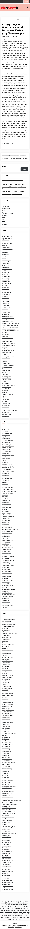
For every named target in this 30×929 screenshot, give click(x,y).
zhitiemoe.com (5, 397)
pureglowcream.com (7, 527)
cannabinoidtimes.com (7, 691)
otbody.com (5, 495)
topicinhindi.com (6, 622)
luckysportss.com (6, 864)
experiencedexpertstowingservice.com (11, 800)
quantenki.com (5, 784)
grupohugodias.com (7, 367)
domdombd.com (6, 848)
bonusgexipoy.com (6, 842)
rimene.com (5, 554)
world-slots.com (6, 648)
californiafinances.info (7, 549)
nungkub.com (5, 399)
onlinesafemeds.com (7, 269)
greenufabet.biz (6, 285)
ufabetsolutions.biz (6, 292)
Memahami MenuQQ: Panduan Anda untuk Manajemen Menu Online (12, 180)
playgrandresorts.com (7, 882)
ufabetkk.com (5, 511)
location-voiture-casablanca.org (10, 804)
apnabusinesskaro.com (7, 605)
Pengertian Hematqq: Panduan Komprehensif (13, 184)
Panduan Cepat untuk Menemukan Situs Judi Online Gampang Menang (15, 926)
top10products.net (6, 630)
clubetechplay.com (6, 846)
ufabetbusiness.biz (6, 283)
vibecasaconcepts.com (7, 780)
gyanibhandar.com (6, 270)
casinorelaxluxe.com (7, 844)
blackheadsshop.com (7, 802)
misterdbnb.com (6, 822)
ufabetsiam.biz (5, 280)
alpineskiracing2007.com (8, 578)
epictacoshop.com (6, 545)
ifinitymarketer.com (6, 857)
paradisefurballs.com (7, 688)
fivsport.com (5, 374)
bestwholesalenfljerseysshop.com (10, 327)
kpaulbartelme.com (6, 806)
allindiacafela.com (6, 576)
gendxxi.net (5, 775)
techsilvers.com (6, 370)
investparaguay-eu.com (8, 356)
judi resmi (13, 904)
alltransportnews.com (7, 316)
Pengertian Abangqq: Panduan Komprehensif (13, 191)
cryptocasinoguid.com (7, 321)
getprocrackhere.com (7, 851)
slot (18, 19)
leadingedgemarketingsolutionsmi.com (11, 323)
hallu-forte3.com (6, 569)
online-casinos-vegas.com (8, 589)
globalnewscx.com (6, 737)
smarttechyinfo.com (7, 677)
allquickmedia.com (6, 513)
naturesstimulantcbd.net (8, 412)
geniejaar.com (5, 666)
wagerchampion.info (7, 760)
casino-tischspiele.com (7, 493)
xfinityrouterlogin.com (7, 591)
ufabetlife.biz (5, 290)
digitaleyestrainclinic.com (8, 585)
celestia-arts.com (6, 438)
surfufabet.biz (5, 296)
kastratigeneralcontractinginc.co (10, 325)
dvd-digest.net (5, 558)
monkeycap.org (6, 475)
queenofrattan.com (6, 742)
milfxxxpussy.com (6, 387)
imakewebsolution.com (7, 650)
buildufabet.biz (5, 314)
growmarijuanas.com (7, 706)
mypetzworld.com (6, 352)
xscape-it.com (5, 336)
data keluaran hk (6, 208)
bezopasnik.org (6, 536)
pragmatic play (5, 906)
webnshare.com (6, 708)
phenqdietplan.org (6, 379)
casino (4, 19)
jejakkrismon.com (6, 507)
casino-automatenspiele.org (9, 491)
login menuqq (11, 913)
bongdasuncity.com (7, 682)
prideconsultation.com (7, 657)
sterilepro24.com (6, 795)
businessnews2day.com (8, 791)
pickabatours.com (6, 632)
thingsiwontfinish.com (7, 889)
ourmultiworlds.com (7, 433)
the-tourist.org (5, 480)
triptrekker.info (5, 773)
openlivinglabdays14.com (8, 329)
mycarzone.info (5, 779)
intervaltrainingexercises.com (9, 826)
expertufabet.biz (6, 276)
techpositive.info (6, 726)
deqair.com (4, 368)
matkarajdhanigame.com (8, 644)
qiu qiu (3, 210)
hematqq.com (3, 913)
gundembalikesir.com (7, 249)
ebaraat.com (5, 256)
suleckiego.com (6, 607)
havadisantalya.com (7, 243)
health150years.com (7, 464)
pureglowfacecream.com (8, 516)
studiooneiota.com (6, 751)
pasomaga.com (6, 408)
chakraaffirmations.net (7, 661)
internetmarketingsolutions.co (9, 733)
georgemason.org (6, 621)
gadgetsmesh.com (6, 713)
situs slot (25, 904)
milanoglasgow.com (7, 567)
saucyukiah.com (6, 427)
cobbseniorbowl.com (7, 339)
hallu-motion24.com (7, 571)
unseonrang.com (6, 728)
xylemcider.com (6, 403)
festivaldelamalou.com (7, 444)
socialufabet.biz (6, 294)
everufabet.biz (5, 310)
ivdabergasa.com (6, 347)
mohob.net (4, 673)
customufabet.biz (6, 301)
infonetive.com (5, 544)
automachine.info (6, 757)
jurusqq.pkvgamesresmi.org (15, 919)
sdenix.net (4, 476)
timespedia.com (6, 505)
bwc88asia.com (6, 358)
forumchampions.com (7, 440)
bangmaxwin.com (6, 542)
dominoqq (4, 215)
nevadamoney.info (6, 553)
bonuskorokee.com (6, 840)
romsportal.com (6, 884)
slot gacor (12, 906)
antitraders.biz (5, 332)
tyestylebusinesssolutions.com (9, 828)
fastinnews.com (6, 853)
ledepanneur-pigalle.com (8, 556)
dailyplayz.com (5, 849)
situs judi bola (8, 912)
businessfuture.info (6, 637)
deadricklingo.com (6, 764)
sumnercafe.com (6, 381)
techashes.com (5, 240)
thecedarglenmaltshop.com (8, 619)
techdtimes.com (6, 245)
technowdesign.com (7, 341)
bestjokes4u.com (6, 662)
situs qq (3, 903)
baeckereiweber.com (7, 236)
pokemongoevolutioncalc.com (9, 871)
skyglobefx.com (6, 766)
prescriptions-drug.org (7, 465)
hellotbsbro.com (6, 719)
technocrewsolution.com (8, 467)
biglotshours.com (6, 265)
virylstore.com (5, 460)
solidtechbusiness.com (7, 797)
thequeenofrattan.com (7, 744)
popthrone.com (5, 646)
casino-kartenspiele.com (8, 489)
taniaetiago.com (6, 405)
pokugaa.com (5, 878)
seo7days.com (5, 525)
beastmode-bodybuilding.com (9, 633)
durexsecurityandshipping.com (9, 343)
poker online (4, 915)
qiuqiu (3, 222)
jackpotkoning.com (6, 858)
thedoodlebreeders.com (8, 365)
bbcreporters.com (6, 319)
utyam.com (4, 392)
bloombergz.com (6, 485)
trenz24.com (5, 498)
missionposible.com (7, 587)
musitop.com (5, 390)
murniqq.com (26, 912)
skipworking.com (6, 500)
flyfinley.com (5, 655)
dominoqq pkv (16, 901)
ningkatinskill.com (6, 372)
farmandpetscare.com (7, 720)
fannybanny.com (6, 855)
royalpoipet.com (6, 829)
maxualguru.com (6, 681)
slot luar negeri (6, 904)
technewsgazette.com (7, 514)
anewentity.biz (5, 522)
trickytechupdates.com (7, 596)
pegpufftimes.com (6, 436)
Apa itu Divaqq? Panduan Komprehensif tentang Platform (14, 187)
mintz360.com (5, 671)
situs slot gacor (5, 206)
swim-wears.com (6, 449)
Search (4, 166)
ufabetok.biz (5, 309)
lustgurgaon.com (6, 664)
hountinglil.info (5, 659)
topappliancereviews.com (8, 594)
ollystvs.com (5, 735)
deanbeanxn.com (6, 642)
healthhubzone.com (7, 254)
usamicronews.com (7, 867)
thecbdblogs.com (6, 602)
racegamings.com (6, 875)
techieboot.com (5, 247)
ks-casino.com (5, 361)
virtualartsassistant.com (8, 809)
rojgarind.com (5, 697)
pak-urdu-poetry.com (7, 730)
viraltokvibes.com (6, 469)
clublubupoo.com (6, 835)
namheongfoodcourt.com (8, 565)
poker (3, 221)
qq (2, 212)
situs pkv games (19, 903)
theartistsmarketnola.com (8, 560)
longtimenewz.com (6, 862)
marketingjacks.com (7, 593)
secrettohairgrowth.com (7, 531)
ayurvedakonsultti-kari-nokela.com (10, 330)
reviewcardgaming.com (7, 799)
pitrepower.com (5, 582)
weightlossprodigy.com (7, 675)
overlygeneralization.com (8, 710)
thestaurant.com (6, 831)
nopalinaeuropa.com (7, 414)
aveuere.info (5, 690)
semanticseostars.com (7, 702)
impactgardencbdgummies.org (9, 410)
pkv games (11, 19)
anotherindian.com (6, 401)
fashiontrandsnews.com (8, 318)
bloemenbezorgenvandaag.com (10, 529)
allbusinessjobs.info (7, 628)
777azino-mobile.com (7, 338)
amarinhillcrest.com (7, 478)
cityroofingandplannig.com (8, 345)
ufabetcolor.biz (5, 287)
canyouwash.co (6, 241)
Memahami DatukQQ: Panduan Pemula (12, 194)
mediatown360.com (7, 583)
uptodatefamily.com (7, 388)
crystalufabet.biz (6, 307)
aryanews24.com (6, 334)
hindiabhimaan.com (7, 598)
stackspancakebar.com (7, 563)
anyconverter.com (6, 504)
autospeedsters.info (7, 759)
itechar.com (5, 250)
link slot (27, 915)
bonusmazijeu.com (6, 837)
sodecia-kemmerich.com (8, 817)
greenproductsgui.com (7, 693)
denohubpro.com (6, 746)
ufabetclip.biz (5, 274)
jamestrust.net (5, 496)
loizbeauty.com (5, 502)
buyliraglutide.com (6, 267)
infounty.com (5, 354)
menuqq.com (5, 901)
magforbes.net (5, 473)
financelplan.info (6, 635)
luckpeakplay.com (6, 866)
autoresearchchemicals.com (9, 603)
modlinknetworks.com (7, 860)
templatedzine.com (6, 376)
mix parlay (15, 912)
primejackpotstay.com (7, 877)
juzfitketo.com (5, 407)
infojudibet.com (5, 639)
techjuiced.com (5, 258)
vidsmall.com (5, 789)
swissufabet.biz (6, 281)
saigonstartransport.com (8, 540)
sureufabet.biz (5, 299)
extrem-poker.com (6, 359)
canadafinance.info (6, 551)
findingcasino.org (6, 753)
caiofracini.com (5, 724)
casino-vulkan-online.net (8, 580)
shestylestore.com (6, 887)
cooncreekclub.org (6, 435)
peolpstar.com (5, 453)
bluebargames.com (6, 442)
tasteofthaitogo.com (7, 533)
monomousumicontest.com (8, 762)
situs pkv (26, 903)
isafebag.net (5, 484)
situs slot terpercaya (5, 908)
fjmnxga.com (5, 538)
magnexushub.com (6, 261)
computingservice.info (7, 722)
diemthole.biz (5, 509)
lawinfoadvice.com (6, 378)
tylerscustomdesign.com (8, 455)
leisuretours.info (6, 717)
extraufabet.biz (5, 289)
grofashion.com (6, 869)
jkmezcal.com (5, 824)
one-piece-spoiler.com (7, 750)
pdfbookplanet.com (6, 740)
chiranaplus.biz (5, 562)
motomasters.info (6, 777)
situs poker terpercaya (7, 213)
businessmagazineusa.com (8, 786)
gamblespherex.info (7, 768)
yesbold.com (5, 252)
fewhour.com (5, 699)
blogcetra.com (5, 731)
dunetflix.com (5, 383)
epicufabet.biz (5, 305)
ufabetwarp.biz (5, 272)
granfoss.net (5, 574)
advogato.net (5, 482)
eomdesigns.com (6, 771)
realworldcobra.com (7, 755)
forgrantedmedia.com (7, 451)
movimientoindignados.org (8, 385)
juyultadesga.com (6, 348)
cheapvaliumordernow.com (8, 813)
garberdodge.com (6, 447)
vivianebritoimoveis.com (8, 471)
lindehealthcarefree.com (8, 626)
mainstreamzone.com (7, 704)
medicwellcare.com (7, 788)
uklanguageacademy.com (8, 624)
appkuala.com (5, 524)
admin (16, 36)
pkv (3, 219)
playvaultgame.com (7, 880)
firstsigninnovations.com (8, 446)
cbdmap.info (5, 641)
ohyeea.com (5, 396)
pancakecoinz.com (6, 653)
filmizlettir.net (5, 431)
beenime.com (5, 815)
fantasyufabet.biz (6, 278)
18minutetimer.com (6, 701)
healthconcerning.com (7, 695)
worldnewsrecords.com (7, 793)
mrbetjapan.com (6, 520)
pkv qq (10, 901)
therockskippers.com (7, 573)
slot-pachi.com (5, 684)
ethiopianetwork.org (7, 711)
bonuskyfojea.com (6, 838)
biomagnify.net (5, 416)
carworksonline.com (7, 456)
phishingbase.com (6, 873)
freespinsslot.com (6, 686)
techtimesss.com (6, 458)
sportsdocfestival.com (7, 886)
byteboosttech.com (6, 260)
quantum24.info (6, 782)
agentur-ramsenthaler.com (8, 769)
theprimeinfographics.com (8, 811)
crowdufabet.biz (6, 312)
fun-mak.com (5, 818)
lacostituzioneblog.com (7, 394)
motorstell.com (5, 462)
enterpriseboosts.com (7, 487)
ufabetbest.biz (5, 298)
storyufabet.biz (5, 303)
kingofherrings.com (6, 518)
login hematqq (26, 913)
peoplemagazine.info (7, 238)
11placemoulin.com (7, 670)
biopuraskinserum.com (7, 547)
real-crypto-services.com (8, 350)
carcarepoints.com (6, 363)
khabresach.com (6, 600)
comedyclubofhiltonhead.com (9, 808)
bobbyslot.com (5, 668)
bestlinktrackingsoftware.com (9, 833)
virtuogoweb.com (6, 263)
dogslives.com (5, 739)
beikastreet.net (5, 429)
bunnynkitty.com (6, 534)
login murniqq (18, 913)
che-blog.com (5, 651)
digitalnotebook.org (6, 679)
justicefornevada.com (7, 715)
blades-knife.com (6, 748)
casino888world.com (7, 820)
